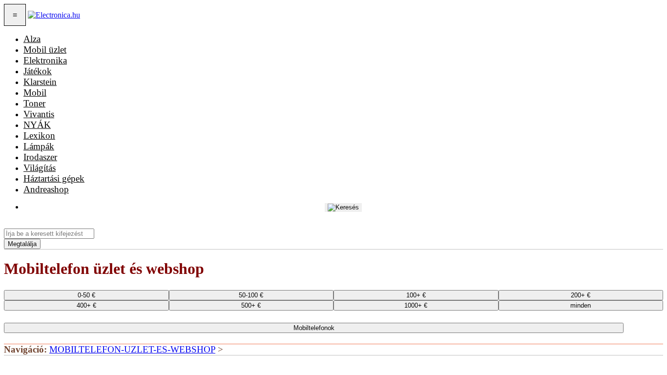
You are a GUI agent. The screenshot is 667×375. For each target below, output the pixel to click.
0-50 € (86, 295)
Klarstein (40, 82)
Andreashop (46, 189)
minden (580, 305)
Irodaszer (40, 157)
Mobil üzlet (44, 49)
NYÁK (37, 125)
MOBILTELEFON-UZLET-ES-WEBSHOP (132, 349)
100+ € (416, 295)
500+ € (251, 305)
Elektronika (45, 60)
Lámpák (38, 146)
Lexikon (39, 135)
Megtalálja (22, 244)
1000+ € (415, 305)
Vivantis (38, 114)
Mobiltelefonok (313, 328)
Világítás (39, 168)
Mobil (34, 92)
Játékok (37, 71)
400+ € (86, 305)
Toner (34, 103)
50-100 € (251, 295)
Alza (32, 39)
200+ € (580, 295)
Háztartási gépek (53, 178)
